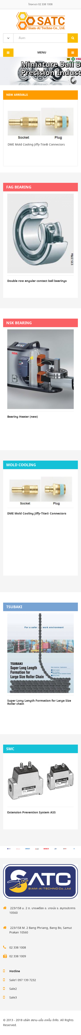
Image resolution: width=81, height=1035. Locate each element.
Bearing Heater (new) (22, 417)
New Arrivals (17, 95)
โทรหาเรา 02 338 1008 (40, 4)
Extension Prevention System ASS (31, 812)
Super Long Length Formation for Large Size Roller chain (39, 702)
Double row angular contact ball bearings (37, 281)
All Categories (8, 38)
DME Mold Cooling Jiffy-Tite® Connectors (36, 145)
